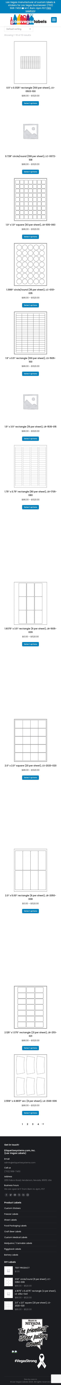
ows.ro (34, 1379)
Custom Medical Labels (15, 1237)
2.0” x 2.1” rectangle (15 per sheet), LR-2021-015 (31, 830)
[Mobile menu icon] (54, 20)
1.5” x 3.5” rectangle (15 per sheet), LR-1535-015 (30, 426)
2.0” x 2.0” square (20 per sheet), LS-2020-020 (30, 765)
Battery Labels (11, 1254)
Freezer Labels (11, 1214)
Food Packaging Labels (15, 1225)
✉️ (22, 8)
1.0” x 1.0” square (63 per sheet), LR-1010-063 (30, 224)
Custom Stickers (12, 1208)
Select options (30, 103)
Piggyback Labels (12, 1249)
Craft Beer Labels (12, 1231)
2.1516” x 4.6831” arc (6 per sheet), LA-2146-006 (30, 1101)
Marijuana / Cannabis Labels (18, 1243)
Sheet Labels (10, 1219)
